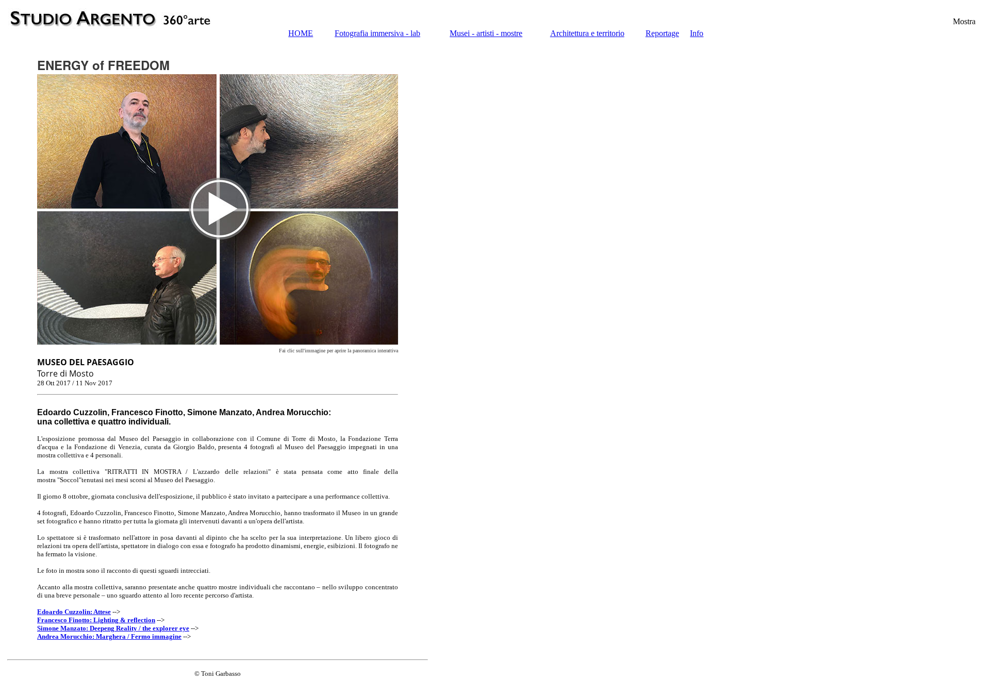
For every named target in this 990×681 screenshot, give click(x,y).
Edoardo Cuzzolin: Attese (74, 612)
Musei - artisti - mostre (486, 33)
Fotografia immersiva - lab (377, 33)
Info (696, 33)
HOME (300, 33)
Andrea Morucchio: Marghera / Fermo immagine (109, 636)
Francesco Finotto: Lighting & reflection (96, 620)
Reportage (662, 33)
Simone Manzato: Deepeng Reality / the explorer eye (113, 628)
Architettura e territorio (587, 33)
